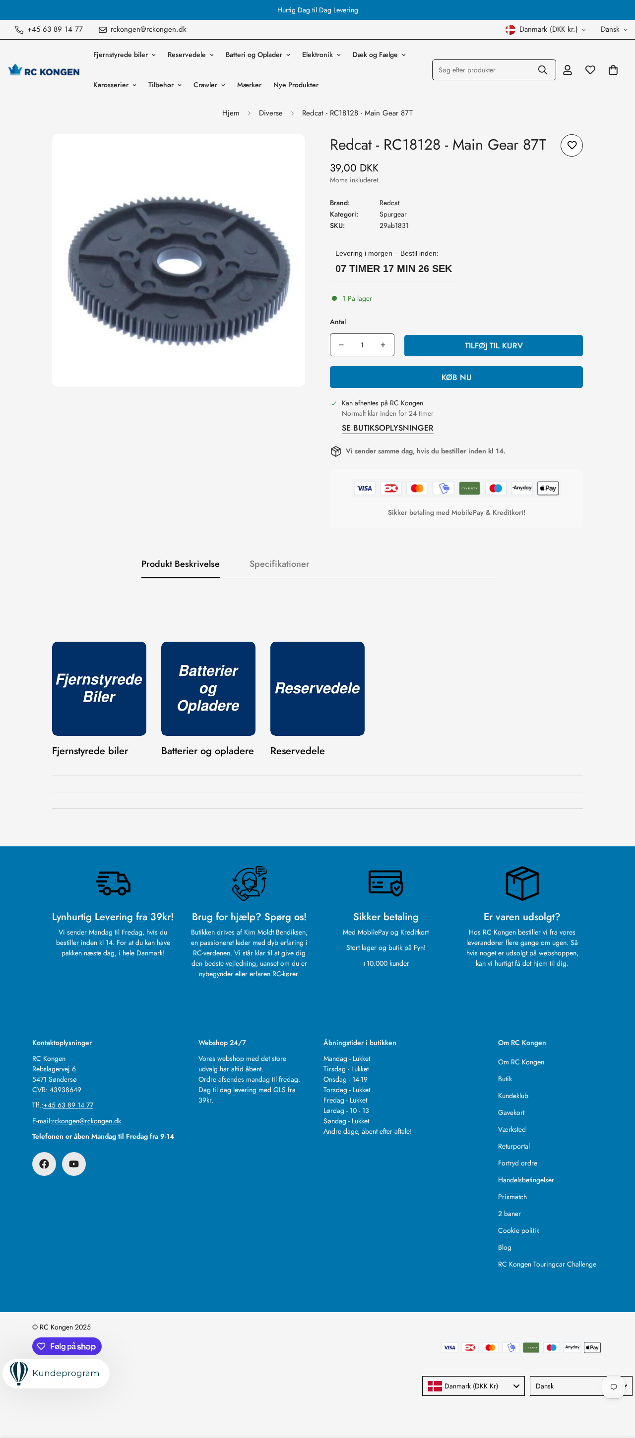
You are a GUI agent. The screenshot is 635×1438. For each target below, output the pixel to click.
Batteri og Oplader (254, 54)
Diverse (271, 113)
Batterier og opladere (207, 751)
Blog (504, 1247)
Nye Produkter (295, 85)
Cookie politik (518, 1230)
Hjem (231, 113)
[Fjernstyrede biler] (99, 689)
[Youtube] (74, 1164)
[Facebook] (44, 1164)
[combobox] (473, 1386)
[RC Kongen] (43, 69)
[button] (613, 69)
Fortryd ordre (517, 1163)
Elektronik (317, 54)
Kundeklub (513, 1096)
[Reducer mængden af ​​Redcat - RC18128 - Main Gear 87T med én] (341, 345)
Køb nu (457, 377)
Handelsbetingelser (526, 1180)
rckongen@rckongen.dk (86, 1121)
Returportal (514, 1146)
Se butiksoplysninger (388, 428)
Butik (505, 1079)
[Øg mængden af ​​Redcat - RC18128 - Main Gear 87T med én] (383, 345)
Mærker (249, 85)
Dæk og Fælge (375, 54)
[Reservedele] (317, 689)
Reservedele (187, 54)
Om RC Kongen (521, 1062)
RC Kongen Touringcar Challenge (547, 1264)
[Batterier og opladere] (208, 689)
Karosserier (110, 85)
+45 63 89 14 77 (68, 1105)
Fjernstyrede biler (120, 54)
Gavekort (511, 1112)
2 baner (509, 1213)
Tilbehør (161, 85)
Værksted (512, 1129)
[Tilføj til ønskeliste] (572, 145)
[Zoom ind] (284, 155)
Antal (338, 322)
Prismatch (512, 1197)
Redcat (389, 203)
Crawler (205, 85)
